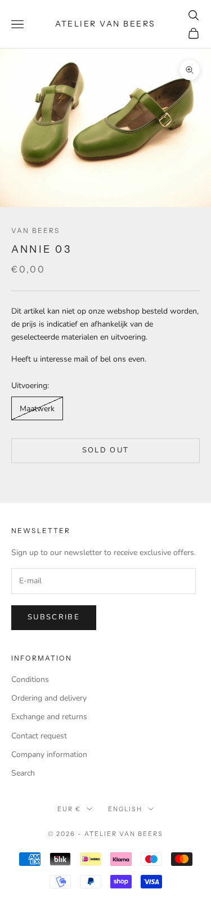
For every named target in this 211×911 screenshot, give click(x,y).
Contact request (39, 735)
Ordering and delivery (49, 698)
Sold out (105, 450)
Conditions (30, 679)
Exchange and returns (49, 716)
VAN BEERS (35, 230)
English (125, 809)
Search (23, 773)
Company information (49, 754)
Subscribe (54, 617)
